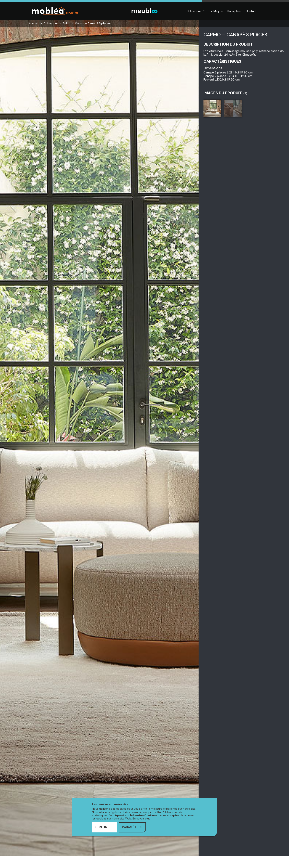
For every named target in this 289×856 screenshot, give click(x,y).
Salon (66, 23)
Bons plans (234, 11)
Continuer (104, 827)
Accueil (33, 23)
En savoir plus (141, 818)
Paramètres (132, 827)
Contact (251, 11)
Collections (194, 11)
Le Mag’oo (216, 11)
